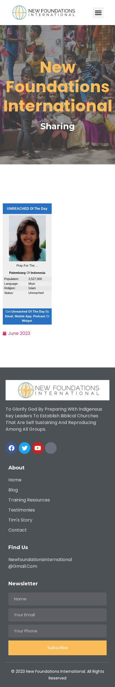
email (9, 316)
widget (27, 320)
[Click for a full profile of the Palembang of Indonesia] (27, 260)
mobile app (23, 316)
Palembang (17, 272)
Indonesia (38, 272)
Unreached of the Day (28, 311)
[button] (98, 12)
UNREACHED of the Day (27, 209)
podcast (39, 316)
